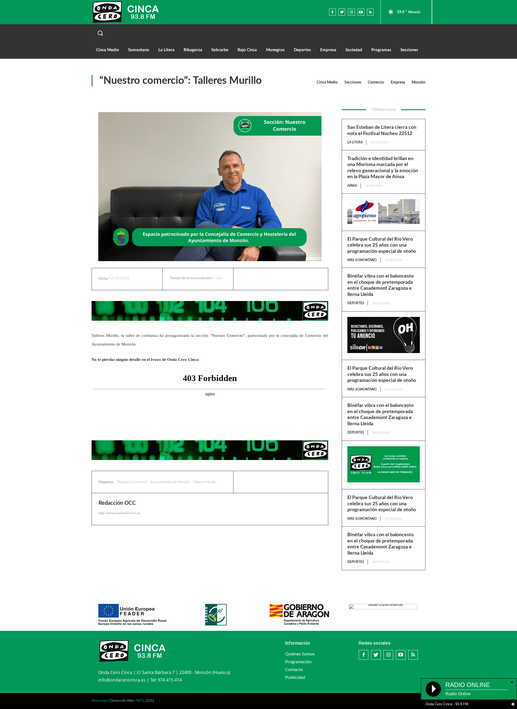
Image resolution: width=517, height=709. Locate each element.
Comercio (376, 82)
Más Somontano (362, 260)
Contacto (294, 670)
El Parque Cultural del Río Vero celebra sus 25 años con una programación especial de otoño (381, 245)
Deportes (355, 303)
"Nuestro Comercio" (132, 482)
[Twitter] (341, 12)
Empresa (398, 82)
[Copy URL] (299, 279)
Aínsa (352, 185)
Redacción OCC (117, 503)
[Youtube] (361, 12)
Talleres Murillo (204, 482)
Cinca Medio (327, 82)
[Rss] (370, 12)
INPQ (139, 701)
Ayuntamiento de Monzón (170, 482)
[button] (258, 32)
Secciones (352, 82)
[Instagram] (351, 12)
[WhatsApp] (287, 279)
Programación (298, 662)
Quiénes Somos (300, 654)
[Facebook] (332, 12)
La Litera (355, 142)
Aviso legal (100, 701)
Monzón (418, 82)
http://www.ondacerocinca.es (119, 513)
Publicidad (295, 677)
